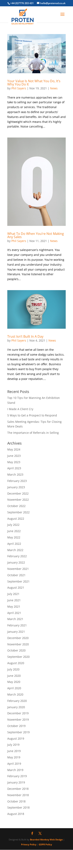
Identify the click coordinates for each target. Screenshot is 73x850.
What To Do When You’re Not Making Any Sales (35, 235)
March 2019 (15, 770)
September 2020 (18, 657)
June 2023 (14, 456)
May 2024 (13, 449)
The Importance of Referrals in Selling (33, 433)
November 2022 (18, 500)
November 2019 (18, 719)
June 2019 (14, 751)
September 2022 (18, 512)
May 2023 (13, 462)
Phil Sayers (18, 88)
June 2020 (14, 676)
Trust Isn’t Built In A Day (25, 336)
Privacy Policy (28, 844)
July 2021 (13, 594)
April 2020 (14, 688)
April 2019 (14, 764)
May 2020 (13, 682)
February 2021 (17, 625)
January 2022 (16, 562)
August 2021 (15, 587)
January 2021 (16, 632)
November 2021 (18, 569)
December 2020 (18, 638)
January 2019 (16, 782)
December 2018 (18, 789)
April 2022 (14, 544)
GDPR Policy (45, 844)
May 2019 (13, 757)
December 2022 (18, 493)
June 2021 (14, 600)
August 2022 (15, 518)
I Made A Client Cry (20, 409)
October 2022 (16, 506)
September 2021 (18, 581)
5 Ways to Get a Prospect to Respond (32, 415)
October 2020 (16, 650)
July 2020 (13, 669)
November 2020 (18, 644)
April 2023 (14, 468)
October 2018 (16, 801)
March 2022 (15, 550)
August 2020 (15, 663)
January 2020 (16, 707)
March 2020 (15, 694)
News (54, 88)
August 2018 (15, 814)
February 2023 (17, 481)
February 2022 (17, 556)
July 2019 (13, 745)
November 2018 (18, 795)
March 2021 (15, 619)
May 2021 (13, 606)
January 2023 (16, 487)
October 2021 (16, 575)
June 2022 (14, 531)
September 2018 (18, 807)
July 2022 (13, 525)
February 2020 (17, 701)
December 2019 (18, 713)
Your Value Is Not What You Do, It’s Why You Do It (33, 83)
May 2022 (13, 537)
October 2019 (16, 726)
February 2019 (17, 776)
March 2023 (15, 474)
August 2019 (15, 738)
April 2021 (14, 613)
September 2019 (18, 732)
